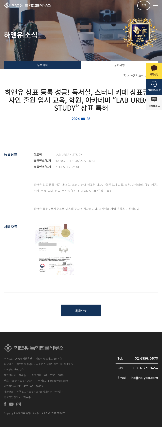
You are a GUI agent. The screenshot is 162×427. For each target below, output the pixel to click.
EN (144, 5)
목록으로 (81, 310)
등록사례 (42, 65)
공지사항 (119, 65)
